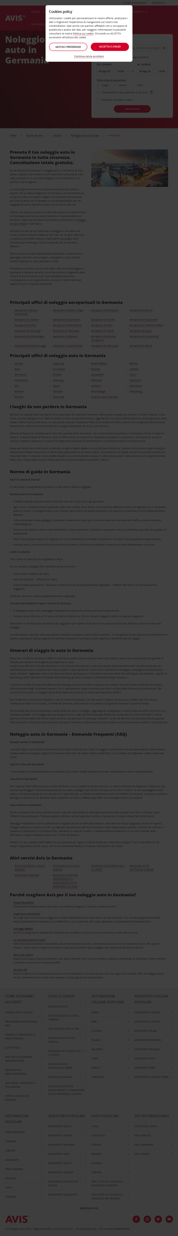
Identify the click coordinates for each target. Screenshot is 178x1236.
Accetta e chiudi (110, 46)
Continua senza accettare (89, 56)
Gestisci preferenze (68, 47)
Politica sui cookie (83, 33)
